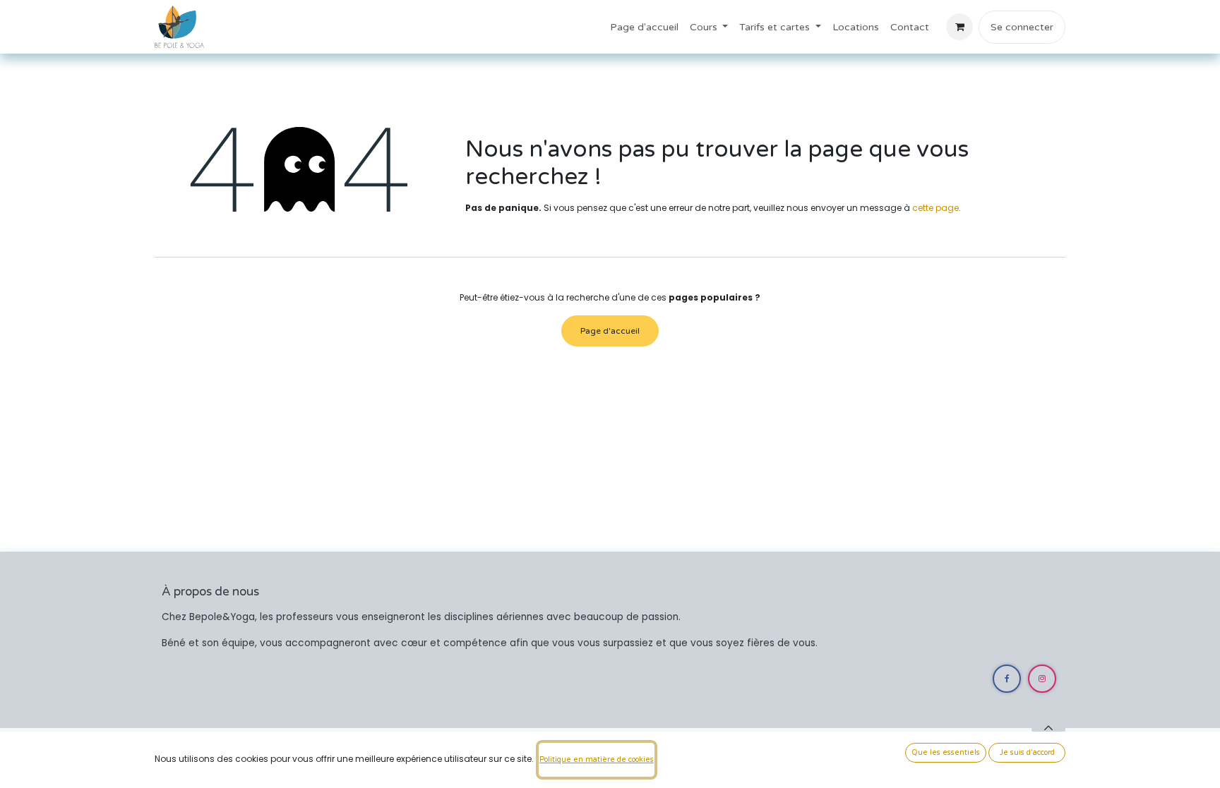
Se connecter (1022, 27)
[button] (1048, 728)
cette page (935, 208)
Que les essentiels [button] (945, 752)
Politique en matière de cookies (596, 759)
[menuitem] (644, 27)
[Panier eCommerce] (959, 26)
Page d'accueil (610, 331)
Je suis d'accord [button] (1027, 752)
